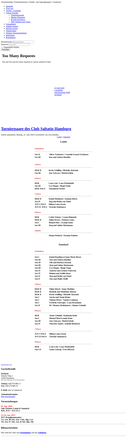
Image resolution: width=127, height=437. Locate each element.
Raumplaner (25, 433)
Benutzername (6, 42)
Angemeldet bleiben (11, 47)
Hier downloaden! (8, 396)
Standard (66, 137)
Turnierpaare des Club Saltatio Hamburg (36, 128)
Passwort (5, 44)
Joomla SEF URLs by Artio (6, 364)
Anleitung (42, 433)
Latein (59, 137)
